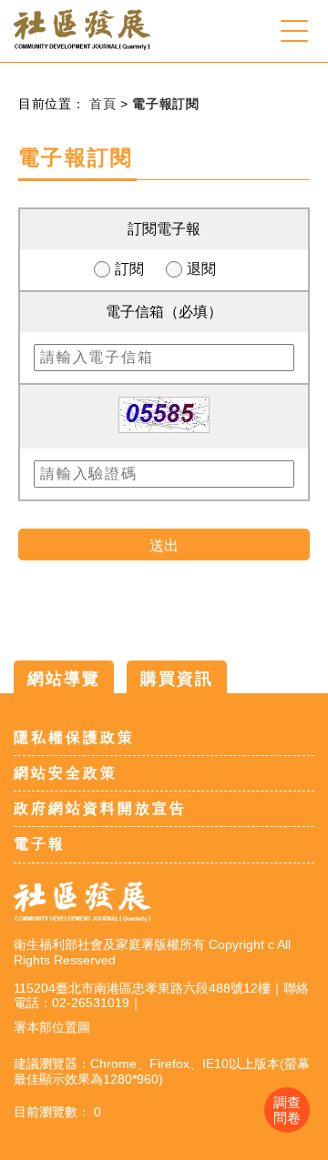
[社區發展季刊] (82, 45)
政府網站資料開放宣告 (100, 808)
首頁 (104, 104)
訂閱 (129, 269)
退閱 (201, 269)
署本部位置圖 (52, 1027)
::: (7, 105)
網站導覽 (63, 679)
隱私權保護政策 (74, 737)
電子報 (40, 844)
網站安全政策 (66, 773)
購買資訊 (176, 679)
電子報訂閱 (165, 104)
